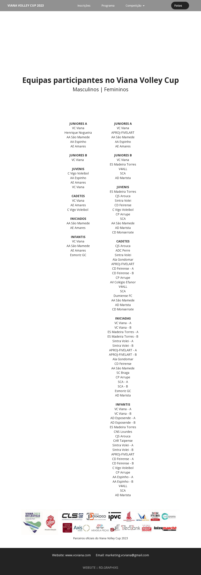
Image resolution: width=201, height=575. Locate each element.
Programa (107, 5)
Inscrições (83, 5)
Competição (133, 5)
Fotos (178, 5)
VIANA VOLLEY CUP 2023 (26, 5)
